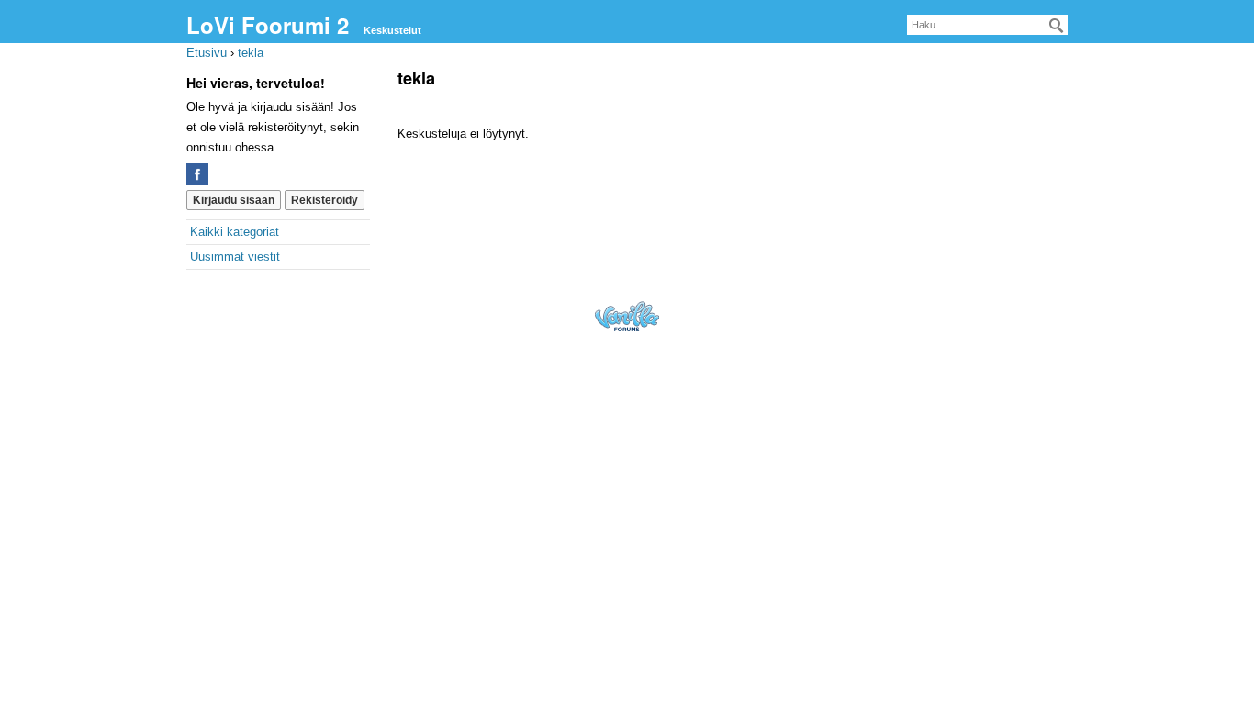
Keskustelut (392, 30)
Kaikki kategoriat (234, 232)
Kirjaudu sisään (233, 200)
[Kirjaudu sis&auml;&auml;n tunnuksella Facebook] (197, 174)
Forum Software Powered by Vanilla (627, 316)
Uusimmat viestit (235, 256)
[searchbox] (987, 25)
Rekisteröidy (324, 200)
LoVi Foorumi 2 (267, 24)
